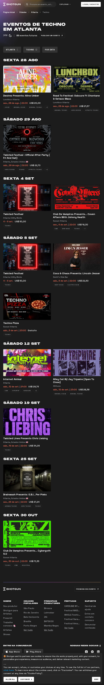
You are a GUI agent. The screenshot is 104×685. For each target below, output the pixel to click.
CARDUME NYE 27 (73, 606)
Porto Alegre (30, 625)
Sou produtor (10, 606)
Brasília (27, 621)
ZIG (45, 617)
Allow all (10, 679)
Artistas (7, 630)
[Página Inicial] (12, 4)
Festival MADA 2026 (74, 610)
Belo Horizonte (31, 617)
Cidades (23, 12)
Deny (96, 679)
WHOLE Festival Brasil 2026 (78, 614)
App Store (14, 652)
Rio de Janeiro (31, 612)
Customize (25, 679)
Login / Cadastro (91, 4)
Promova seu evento (86, 589)
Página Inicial (9, 12)
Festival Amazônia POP (76, 623)
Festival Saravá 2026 (75, 619)
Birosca (48, 608)
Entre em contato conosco (89, 617)
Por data (50, 49)
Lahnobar (49, 612)
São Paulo (29, 608)
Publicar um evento (50, 35)
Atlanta (34, 12)
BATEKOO (49, 621)
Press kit (7, 618)
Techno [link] (46, 12)
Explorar (64, 4)
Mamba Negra (51, 625)
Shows (6, 634)
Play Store (35, 652)
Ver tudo (28, 630)
